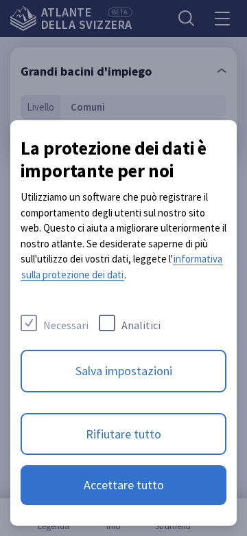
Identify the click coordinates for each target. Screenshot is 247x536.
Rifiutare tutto (123, 434)
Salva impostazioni (123, 371)
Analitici (141, 325)
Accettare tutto (124, 485)
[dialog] (123, 323)
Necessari (66, 325)
